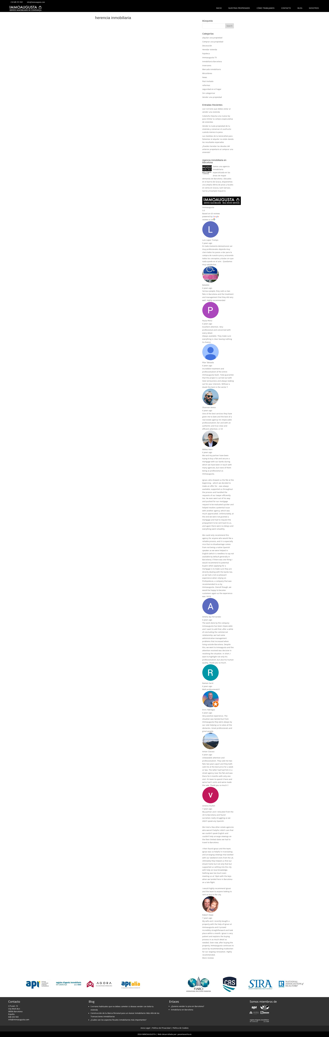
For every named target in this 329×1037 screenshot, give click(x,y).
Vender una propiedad (212, 97)
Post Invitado (207, 81)
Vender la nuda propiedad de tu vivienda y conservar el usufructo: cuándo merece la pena (216, 129)
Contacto (286, 8)
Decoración (207, 45)
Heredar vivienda (209, 49)
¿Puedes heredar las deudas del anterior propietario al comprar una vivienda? (217, 149)
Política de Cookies (181, 1028)
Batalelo (205, 285)
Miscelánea (207, 73)
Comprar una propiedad (212, 41)
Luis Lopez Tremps (210, 240)
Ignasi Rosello (107, 101)
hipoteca (206, 53)
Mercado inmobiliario (211, 69)
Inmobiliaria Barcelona (212, 61)
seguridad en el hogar (211, 89)
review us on (207, 219)
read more (103, 114)
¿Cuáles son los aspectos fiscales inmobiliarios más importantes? (118, 1020)
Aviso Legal (145, 1028)
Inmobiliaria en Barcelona (182, 1009)
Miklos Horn (207, 449)
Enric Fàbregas (208, 709)
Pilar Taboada (208, 362)
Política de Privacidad (161, 1028)
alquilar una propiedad (212, 37)
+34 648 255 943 (16, 2)
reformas (206, 85)
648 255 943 (13, 1017)
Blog (300, 8)
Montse (104, 205)
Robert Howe (207, 915)
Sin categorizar (208, 93)
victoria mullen (208, 805)
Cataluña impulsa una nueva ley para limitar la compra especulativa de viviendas (217, 119)
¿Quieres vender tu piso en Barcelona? (187, 1006)
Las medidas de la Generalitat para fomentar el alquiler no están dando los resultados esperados (218, 139)
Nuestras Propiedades (239, 8)
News (204, 77)
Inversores (206, 65)
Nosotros (314, 8)
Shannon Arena (209, 407)
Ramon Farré (207, 683)
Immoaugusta (208, 207)
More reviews (208, 958)
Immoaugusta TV (209, 57)
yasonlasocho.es (184, 1034)
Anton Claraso (208, 751)
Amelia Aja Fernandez (211, 617)
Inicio (219, 8)
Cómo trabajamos (266, 8)
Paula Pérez (207, 320)
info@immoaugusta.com (36, 2)
